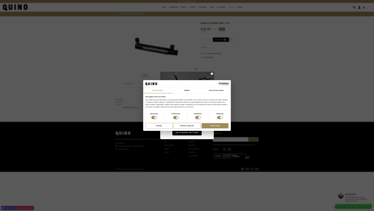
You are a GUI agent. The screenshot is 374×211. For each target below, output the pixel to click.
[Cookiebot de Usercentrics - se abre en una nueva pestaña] (220, 83)
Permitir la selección (187, 126)
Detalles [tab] (187, 90)
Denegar (159, 126)
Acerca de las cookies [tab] (216, 90)
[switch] (176, 117)
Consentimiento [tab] (157, 90)
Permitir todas (215, 126)
